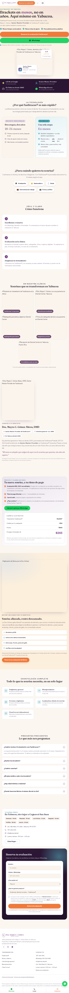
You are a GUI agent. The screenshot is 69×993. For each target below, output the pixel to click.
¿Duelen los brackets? (34, 761)
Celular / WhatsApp (14, 872)
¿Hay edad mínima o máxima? (34, 784)
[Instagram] (8, 947)
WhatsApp (36, 40)
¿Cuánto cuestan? (34, 768)
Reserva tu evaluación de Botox (15, 660)
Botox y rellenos (6, 958)
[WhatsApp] (12, 947)
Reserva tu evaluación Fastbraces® (34, 34)
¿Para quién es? (13, 880)
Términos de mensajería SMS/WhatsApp (24, 977)
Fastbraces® (5, 955)
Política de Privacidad (37, 901)
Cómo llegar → (12, 841)
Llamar (34, 991)
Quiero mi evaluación (34, 906)
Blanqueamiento (7, 964)
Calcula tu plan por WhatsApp (17, 508)
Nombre (10, 864)
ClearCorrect (6, 967)
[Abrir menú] (43, 3)
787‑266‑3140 (11, 830)
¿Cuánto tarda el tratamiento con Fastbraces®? (34, 747)
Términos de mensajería (23, 901)
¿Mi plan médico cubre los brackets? (34, 776)
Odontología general (8, 961)
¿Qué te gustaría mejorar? (16, 888)
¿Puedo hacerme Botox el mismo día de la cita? (34, 791)
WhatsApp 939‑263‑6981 (43, 958)
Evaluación (57, 991)
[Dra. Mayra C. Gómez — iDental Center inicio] (9, 3)
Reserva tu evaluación (26, 3)
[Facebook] (3, 947)
